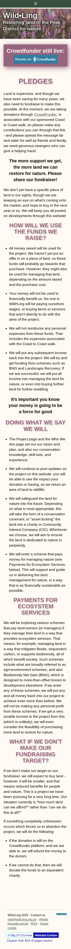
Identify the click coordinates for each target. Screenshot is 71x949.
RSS (34, 923)
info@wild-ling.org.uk (22, 919)
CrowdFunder (45, 114)
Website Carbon (46, 935)
